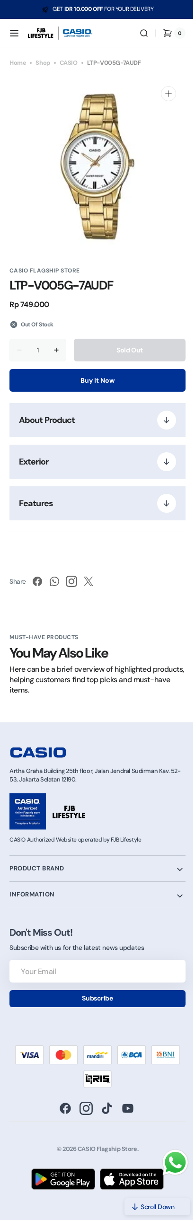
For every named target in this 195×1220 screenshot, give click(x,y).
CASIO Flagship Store (103, 1149)
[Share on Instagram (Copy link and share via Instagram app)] (71, 581)
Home (17, 63)
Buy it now (94, 380)
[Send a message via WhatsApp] (168, 1162)
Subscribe (94, 998)
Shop (42, 63)
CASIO (69, 63)
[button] (14, 33)
